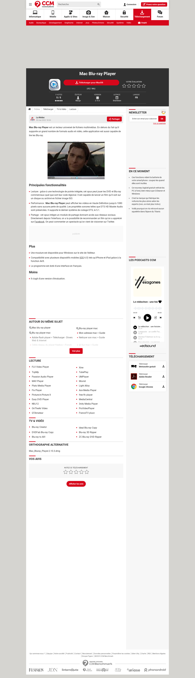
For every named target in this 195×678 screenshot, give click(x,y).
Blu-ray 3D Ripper (87, 432)
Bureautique (41, 23)
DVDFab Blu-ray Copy (43, 432)
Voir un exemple (159, 123)
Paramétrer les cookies (121, 654)
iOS (82, 257)
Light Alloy (84, 385)
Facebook (39, 221)
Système (120, 23)
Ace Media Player (87, 390)
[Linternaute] (70, 670)
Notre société (59, 654)
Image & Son (89, 16)
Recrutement (87, 654)
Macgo (78, 101)
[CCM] (44, 4)
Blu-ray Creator (39, 427)
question (155, 4)
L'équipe (50, 654)
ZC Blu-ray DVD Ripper (90, 437)
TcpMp (35, 372)
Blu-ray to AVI (38, 437)
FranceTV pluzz (87, 413)
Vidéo (128, 23)
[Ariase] (133, 669)
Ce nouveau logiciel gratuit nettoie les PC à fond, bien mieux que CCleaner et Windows (148, 191)
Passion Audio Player (42, 376)
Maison (106, 16)
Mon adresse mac (88, 333)
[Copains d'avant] (103, 670)
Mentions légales (158, 654)
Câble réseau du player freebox (47, 345)
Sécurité (110, 23)
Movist (82, 381)
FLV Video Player (40, 367)
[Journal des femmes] (36, 670)
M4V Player (37, 381)
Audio (31, 23)
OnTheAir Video (40, 408)
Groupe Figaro (87, 656)
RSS (149, 654)
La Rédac (40, 117)
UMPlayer (84, 376)
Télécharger (48, 109)
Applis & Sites (70, 16)
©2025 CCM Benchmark (104, 656)
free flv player (86, 394)
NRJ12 (35, 403)
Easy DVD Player (40, 399)
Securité (124, 16)
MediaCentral (85, 399)
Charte (143, 654)
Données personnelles (102, 654)
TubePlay (83, 372)
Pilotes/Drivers (98, 23)
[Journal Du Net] (53, 670)
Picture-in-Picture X (41, 394)
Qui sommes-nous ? (37, 654)
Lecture (73, 109)
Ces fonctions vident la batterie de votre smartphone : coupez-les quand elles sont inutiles (148, 180)
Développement (55, 23)
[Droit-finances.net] (87, 670)
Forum (160, 16)
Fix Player (37, 390)
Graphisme (69, 23)
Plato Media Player (41, 385)
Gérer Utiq (135, 654)
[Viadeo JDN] (118, 670)
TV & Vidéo (61, 109)
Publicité (69, 654)
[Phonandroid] (155, 670)
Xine (81, 367)
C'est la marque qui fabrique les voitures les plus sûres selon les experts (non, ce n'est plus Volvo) (146, 201)
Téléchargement (142, 16)
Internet (79, 23)
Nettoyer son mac (88, 337)
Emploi (144, 23)
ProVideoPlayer (86, 408)
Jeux (87, 23)
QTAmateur (37, 413)
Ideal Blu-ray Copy (88, 427)
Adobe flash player (41, 337)
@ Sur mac (84, 345)
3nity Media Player (88, 403)
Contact (78, 654)
